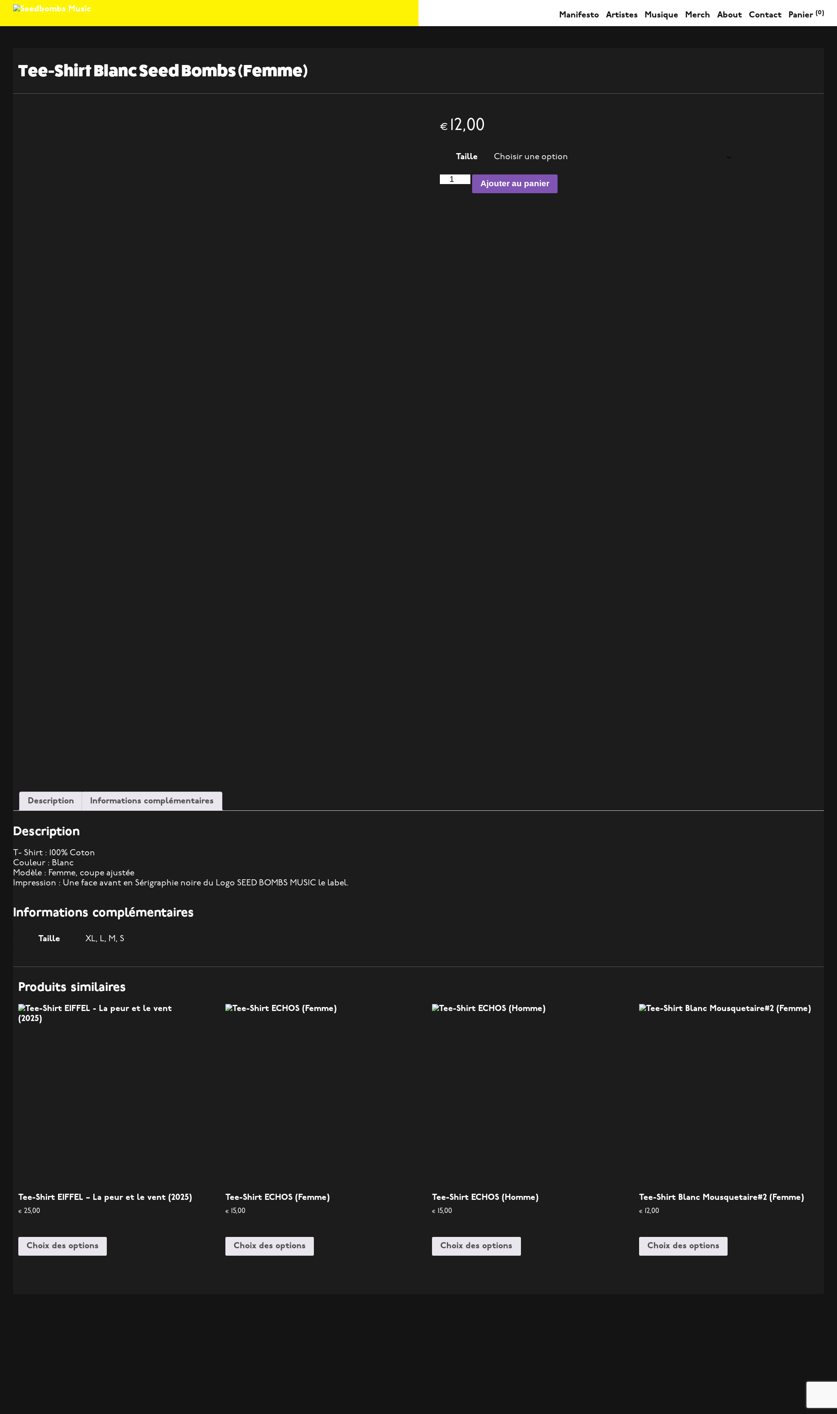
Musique (661, 15)
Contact (765, 15)
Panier (806, 15)
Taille (467, 157)
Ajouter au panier (514, 183)
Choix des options (63, 1246)
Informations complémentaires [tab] (152, 801)
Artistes (622, 15)
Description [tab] (51, 801)
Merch (697, 15)
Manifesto (579, 15)
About (729, 15)
